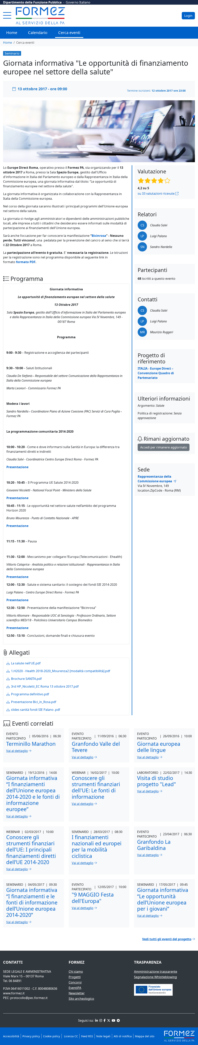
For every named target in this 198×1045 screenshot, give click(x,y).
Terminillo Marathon (31, 743)
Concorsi (75, 982)
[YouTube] (113, 1020)
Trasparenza (147, 962)
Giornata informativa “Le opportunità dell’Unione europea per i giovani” (162, 899)
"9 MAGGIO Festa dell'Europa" (93, 897)
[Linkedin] (96, 1020)
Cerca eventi (69, 32)
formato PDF (25, 262)
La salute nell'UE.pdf (25, 663)
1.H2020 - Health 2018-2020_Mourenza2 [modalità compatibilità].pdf (60, 671)
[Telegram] (118, 1020)
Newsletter (77, 993)
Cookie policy (51, 1036)
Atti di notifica (123, 1036)
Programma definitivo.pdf (29, 694)
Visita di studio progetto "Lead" (156, 781)
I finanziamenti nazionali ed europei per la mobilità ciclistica (96, 846)
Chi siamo (76, 971)
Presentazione (17, 467)
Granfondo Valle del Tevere (96, 746)
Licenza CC (70, 1036)
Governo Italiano (78, 2)
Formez (76, 962)
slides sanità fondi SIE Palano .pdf (35, 709)
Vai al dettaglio (17, 751)
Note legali (103, 1036)
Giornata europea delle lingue (158, 746)
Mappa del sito (144, 1036)
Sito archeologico (81, 998)
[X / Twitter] (108, 1020)
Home (11, 32)
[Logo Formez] (40, 15)
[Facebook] (104, 1020)
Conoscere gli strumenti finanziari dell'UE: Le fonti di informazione (96, 787)
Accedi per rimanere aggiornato (163, 447)
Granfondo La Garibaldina (154, 845)
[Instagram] (100, 1020)
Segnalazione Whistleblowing (155, 977)
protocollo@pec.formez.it (29, 998)
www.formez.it (14, 993)
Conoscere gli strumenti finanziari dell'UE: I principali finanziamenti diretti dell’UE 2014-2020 (31, 850)
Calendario (37, 32)
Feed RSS (87, 1036)
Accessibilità (11, 1036)
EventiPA (75, 988)
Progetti (75, 977)
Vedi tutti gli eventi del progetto (166, 939)
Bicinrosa (99, 236)
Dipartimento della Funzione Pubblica (32, 2)
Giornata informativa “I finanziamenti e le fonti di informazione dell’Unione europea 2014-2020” (31, 902)
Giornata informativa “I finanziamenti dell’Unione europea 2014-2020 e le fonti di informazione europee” (33, 793)
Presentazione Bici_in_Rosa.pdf (33, 702)
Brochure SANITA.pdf (26, 679)
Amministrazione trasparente (155, 971)
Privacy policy (31, 1036)
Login (188, 16)
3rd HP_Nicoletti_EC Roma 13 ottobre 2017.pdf (44, 686)
